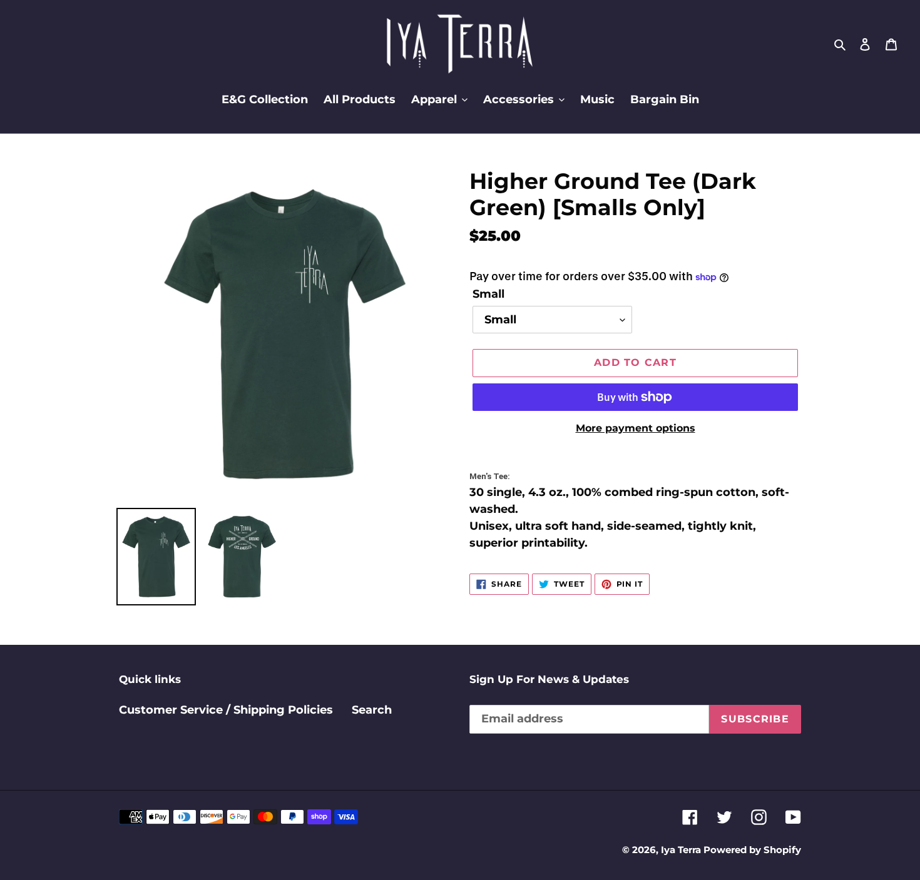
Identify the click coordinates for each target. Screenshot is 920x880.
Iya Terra (682, 850)
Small (488, 294)
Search (372, 710)
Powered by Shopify (752, 850)
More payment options (635, 428)
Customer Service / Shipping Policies (226, 710)
